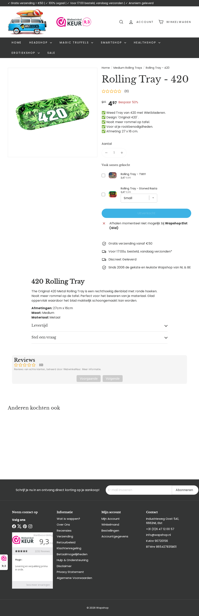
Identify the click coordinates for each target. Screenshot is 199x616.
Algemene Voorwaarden (74, 578)
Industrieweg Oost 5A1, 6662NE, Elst (162, 521)
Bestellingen (110, 530)
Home (17, 42)
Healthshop (145, 42)
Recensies (64, 530)
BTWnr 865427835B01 (161, 547)
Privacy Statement (70, 572)
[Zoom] (52, 112)
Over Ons (63, 524)
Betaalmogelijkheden (72, 554)
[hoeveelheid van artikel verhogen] (122, 152)
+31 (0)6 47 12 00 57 (160, 529)
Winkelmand (110, 524)
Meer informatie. (91, 369)
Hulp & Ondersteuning (72, 560)
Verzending (65, 536)
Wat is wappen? (68, 519)
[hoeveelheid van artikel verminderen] (106, 152)
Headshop (39, 42)
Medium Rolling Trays (127, 68)
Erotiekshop (24, 53)
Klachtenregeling (69, 548)
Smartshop (112, 42)
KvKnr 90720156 (157, 541)
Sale (51, 53)
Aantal (107, 143)
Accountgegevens (114, 536)
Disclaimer (64, 566)
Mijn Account (110, 519)
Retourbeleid (66, 542)
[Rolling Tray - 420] (21, 441)
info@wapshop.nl (158, 535)
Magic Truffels (75, 42)
